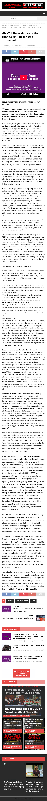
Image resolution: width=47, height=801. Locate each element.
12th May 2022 (8, 46)
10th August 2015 (19, 650)
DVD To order (9, 682)
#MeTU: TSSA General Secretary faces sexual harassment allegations (28, 657)
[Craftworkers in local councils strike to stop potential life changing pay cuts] (14, 770)
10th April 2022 (18, 641)
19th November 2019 (11, 746)
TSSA (33, 601)
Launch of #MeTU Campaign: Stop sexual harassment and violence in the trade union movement (28, 636)
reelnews (19, 46)
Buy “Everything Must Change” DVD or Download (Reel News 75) (12, 724)
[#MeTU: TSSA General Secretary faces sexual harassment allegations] (6, 659)
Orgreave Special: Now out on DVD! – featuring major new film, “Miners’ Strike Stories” (34, 723)
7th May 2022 (18, 661)
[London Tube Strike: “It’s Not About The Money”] (6, 647)
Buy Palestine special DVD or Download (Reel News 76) (23, 710)
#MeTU (10, 601)
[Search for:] (23, 18)
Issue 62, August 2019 (33, 743)
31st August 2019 (32, 746)
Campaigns (14, 25)
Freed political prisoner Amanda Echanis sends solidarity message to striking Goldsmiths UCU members (36, 786)
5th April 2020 (31, 730)
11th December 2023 (11, 716)
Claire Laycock (22, 601)
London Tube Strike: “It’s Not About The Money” (28, 646)
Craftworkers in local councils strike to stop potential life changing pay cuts (14, 785)
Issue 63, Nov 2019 (11, 743)
